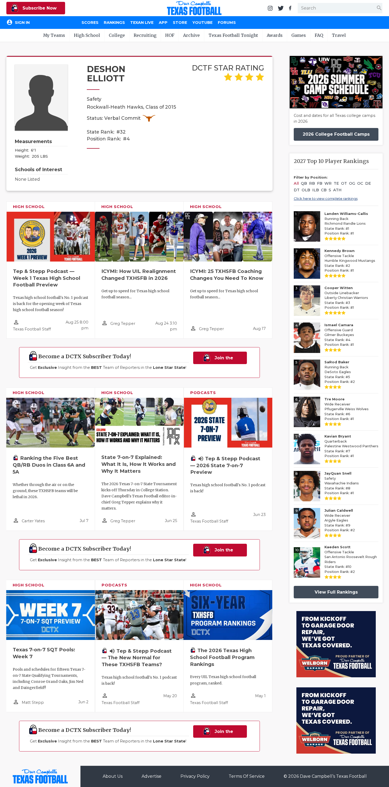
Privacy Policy (195, 776)
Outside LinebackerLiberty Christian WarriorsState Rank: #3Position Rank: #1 (346, 298)
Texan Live (141, 22)
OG (352, 183)
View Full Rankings (336, 592)
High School (87, 35)
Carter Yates (33, 521)
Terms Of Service (247, 776)
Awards (275, 35)
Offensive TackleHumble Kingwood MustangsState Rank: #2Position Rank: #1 (349, 260)
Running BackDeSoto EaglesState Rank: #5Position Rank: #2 (339, 372)
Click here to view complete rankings (326, 198)
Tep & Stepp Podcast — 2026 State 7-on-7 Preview (225, 465)
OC (360, 183)
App (163, 22)
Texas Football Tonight (233, 35)
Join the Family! (221, 359)
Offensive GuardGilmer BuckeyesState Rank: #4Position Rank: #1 (339, 335)
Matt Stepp (33, 702)
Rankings (114, 22)
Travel (339, 35)
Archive (191, 35)
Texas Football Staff (32, 329)
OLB (306, 190)
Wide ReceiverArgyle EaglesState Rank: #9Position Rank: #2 (339, 520)
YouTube (202, 22)
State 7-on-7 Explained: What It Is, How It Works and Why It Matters (138, 464)
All (296, 183)
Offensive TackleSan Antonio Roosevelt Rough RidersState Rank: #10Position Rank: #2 (350, 559)
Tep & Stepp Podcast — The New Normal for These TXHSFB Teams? (137, 658)
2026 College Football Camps (336, 134)
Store (180, 22)
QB (304, 183)
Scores (90, 22)
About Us (113, 776)
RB (312, 183)
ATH (337, 190)
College (117, 35)
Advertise (151, 776)
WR (328, 183)
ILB (315, 190)
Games (298, 35)
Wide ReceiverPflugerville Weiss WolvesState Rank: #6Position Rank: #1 (346, 409)
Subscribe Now (39, 8)
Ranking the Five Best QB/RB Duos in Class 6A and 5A (49, 465)
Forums (227, 22)
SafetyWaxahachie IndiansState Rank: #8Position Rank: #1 (341, 483)
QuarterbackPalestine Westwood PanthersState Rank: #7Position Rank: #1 (351, 446)
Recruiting (145, 35)
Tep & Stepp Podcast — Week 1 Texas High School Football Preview (46, 278)
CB (324, 190)
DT (297, 190)
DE (368, 183)
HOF (169, 35)
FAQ (319, 35)
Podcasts (203, 392)
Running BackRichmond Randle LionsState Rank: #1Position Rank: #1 (346, 223)
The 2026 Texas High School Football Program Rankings (222, 657)
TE (336, 183)
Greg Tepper (122, 323)
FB (319, 183)
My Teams (54, 35)
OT (344, 183)
